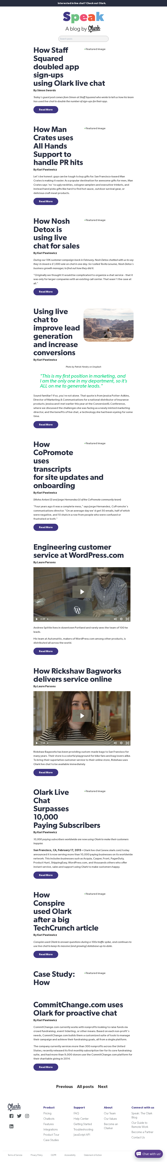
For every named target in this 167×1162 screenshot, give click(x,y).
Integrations (50, 1129)
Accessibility (70, 1155)
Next (103, 1087)
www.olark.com (111, 850)
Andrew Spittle (42, 627)
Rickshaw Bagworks (45, 751)
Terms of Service (15, 1155)
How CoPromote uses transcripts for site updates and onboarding (68, 465)
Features (48, 1124)
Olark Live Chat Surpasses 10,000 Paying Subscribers (66, 809)
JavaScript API (82, 1134)
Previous (64, 1087)
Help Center (81, 1118)
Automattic (55, 638)
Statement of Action (93, 1155)
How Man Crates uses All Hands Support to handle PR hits (58, 146)
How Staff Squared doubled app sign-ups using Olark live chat (69, 67)
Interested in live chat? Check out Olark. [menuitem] (82, 3)
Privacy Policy (37, 1155)
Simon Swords (46, 90)
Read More (46, 109)
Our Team (110, 1113)
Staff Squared (88, 97)
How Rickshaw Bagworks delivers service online (77, 675)
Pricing (47, 1113)
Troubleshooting (83, 1129)
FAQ (76, 1113)
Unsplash (96, 367)
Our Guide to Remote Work (139, 1124)
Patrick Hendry (82, 367)
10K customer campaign (60, 260)
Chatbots (48, 1118)
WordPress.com (85, 638)
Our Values (110, 1118)
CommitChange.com (46, 1027)
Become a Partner (142, 1132)
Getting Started (83, 1124)
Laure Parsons (46, 562)
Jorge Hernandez (99, 506)
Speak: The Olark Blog (141, 1115)
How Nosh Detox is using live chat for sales (56, 234)
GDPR (53, 1155)
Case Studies (51, 1140)
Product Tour (51, 1134)
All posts (85, 1087)
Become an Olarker (111, 1126)
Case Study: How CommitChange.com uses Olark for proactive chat (78, 994)
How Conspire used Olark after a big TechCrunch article (66, 911)
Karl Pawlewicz (47, 169)
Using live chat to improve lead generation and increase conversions (56, 332)
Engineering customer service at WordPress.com (78, 551)
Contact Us (138, 1137)
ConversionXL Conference (109, 403)
